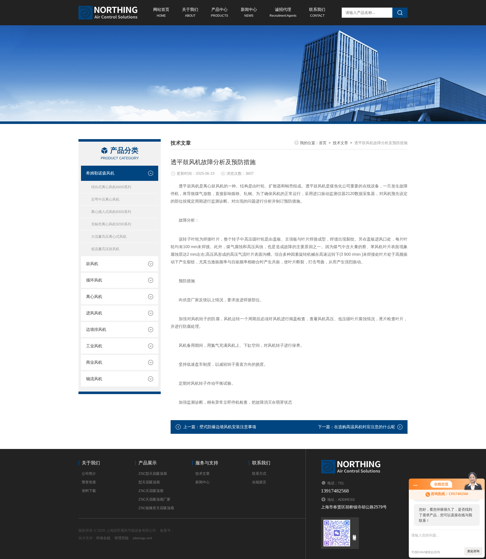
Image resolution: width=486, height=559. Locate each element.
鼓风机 (92, 264)
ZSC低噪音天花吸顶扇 (156, 508)
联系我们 (317, 12)
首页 (323, 143)
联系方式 (259, 473)
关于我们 (190, 12)
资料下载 (89, 491)
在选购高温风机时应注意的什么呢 (364, 427)
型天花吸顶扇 (149, 482)
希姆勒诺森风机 (100, 173)
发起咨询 (473, 551)
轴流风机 (94, 379)
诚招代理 (283, 12)
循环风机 (94, 280)
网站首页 (161, 12)
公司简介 (89, 473)
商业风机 (94, 362)
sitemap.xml (142, 538)
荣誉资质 (89, 482)
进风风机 (94, 313)
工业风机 (94, 346)
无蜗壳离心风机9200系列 (111, 224)
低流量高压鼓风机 (105, 249)
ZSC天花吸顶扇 (150, 491)
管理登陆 (121, 538)
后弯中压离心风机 (105, 199)
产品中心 (219, 12)
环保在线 (103, 538)
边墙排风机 (96, 329)
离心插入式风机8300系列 (111, 212)
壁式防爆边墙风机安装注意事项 (227, 427)
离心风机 (94, 296)
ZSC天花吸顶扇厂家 (154, 499)
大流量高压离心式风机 (109, 236)
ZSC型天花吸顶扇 (152, 473)
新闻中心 (249, 12)
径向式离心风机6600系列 (111, 187)
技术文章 (340, 143)
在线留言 (259, 482)
